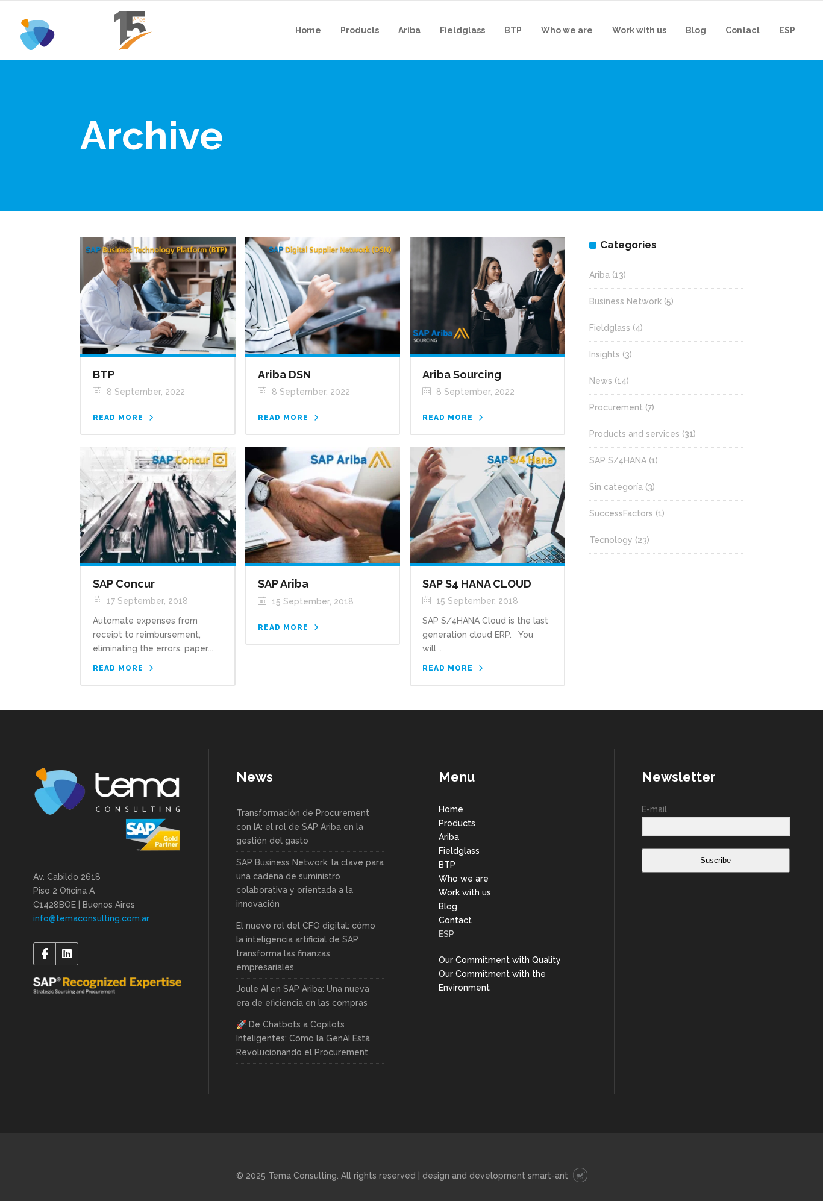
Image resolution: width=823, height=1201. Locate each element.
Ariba (599, 275)
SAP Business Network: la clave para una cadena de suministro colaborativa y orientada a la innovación (310, 883)
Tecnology (611, 540)
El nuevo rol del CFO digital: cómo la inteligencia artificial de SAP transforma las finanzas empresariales (305, 946)
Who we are (464, 878)
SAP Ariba (283, 583)
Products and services (634, 434)
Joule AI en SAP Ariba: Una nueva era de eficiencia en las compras (302, 996)
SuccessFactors (621, 513)
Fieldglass (609, 328)
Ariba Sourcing (461, 374)
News (600, 381)
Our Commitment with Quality (500, 960)
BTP (103, 374)
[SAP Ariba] (323, 504)
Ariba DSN (284, 374)
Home (451, 809)
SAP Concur (124, 583)
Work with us (465, 892)
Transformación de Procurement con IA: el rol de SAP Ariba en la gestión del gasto (302, 826)
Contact (455, 920)
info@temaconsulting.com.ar (91, 918)
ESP (446, 934)
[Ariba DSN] (323, 294)
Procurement (616, 407)
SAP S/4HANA (617, 460)
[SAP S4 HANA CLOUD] (487, 504)
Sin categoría (616, 487)
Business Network (625, 301)
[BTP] (158, 294)
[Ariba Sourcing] (487, 294)
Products (457, 823)
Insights (604, 354)
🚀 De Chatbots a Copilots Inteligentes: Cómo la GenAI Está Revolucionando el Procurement (303, 1038)
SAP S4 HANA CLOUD (476, 583)
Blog (448, 906)
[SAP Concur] (158, 504)
